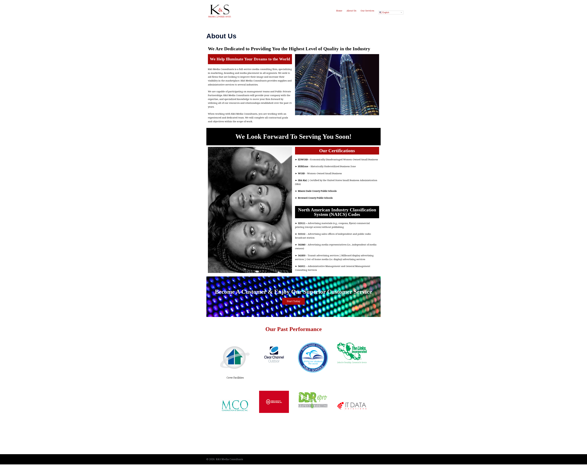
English (385, 12)
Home (339, 10)
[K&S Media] (219, 10)
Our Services (367, 10)
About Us (351, 10)
